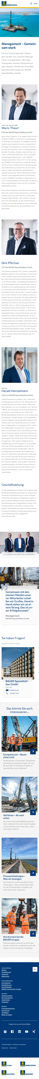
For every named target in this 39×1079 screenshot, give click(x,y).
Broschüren (6, 1011)
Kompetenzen (6, 972)
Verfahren (5, 974)
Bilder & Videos (7, 1015)
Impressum (5, 1048)
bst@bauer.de (14, 690)
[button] (35, 969)
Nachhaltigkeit (7, 987)
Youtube (27, 1031)
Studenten (5, 1002)
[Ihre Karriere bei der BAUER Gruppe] (19, 925)
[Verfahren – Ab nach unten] (19, 805)
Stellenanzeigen (7, 996)
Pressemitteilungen (8, 1008)
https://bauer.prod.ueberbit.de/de (7, 1063)
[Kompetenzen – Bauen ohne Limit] (19, 744)
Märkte (4, 970)
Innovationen (6, 983)
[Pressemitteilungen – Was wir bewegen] (19, 866)
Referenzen (5, 976)
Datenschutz (13, 1048)
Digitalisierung (7, 985)
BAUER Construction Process (11, 989)
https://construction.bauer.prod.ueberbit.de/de (28, 1063)
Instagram (5, 1031)
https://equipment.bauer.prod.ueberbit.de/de (8, 1071)
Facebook (12, 1031)
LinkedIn (19, 1031)
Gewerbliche (6, 1000)
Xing (34, 1031)
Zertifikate (5, 1013)
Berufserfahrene (7, 998)
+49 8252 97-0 (14, 693)
